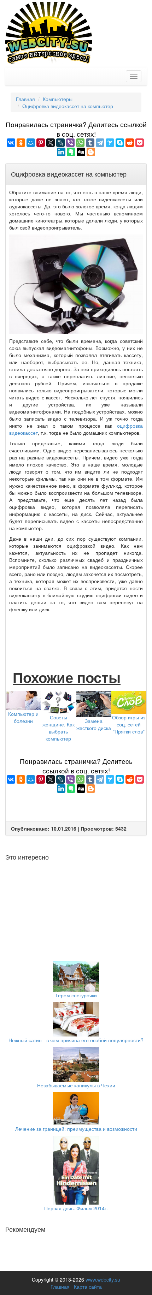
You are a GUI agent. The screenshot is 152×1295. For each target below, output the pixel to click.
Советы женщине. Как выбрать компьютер (58, 728)
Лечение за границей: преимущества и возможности (76, 1128)
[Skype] (120, 142)
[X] (50, 142)
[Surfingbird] (110, 142)
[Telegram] (100, 142)
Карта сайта (88, 1286)
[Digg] (81, 152)
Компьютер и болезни (23, 717)
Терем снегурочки (76, 995)
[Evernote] (71, 152)
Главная (60, 1286)
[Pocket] (139, 142)
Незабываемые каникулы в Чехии (76, 1085)
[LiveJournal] (60, 142)
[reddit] (129, 142)
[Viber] (70, 142)
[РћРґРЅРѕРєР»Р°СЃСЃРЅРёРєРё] (21, 142)
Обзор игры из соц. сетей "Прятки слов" (128, 724)
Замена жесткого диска (93, 724)
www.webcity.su (103, 1279)
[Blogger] (91, 152)
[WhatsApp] (80, 142)
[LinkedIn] (61, 152)
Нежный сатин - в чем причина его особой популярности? (76, 1040)
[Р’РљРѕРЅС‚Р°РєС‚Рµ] (11, 142)
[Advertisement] (76, 634)
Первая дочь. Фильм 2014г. (76, 1208)
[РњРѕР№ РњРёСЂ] (31, 142)
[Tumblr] (90, 142)
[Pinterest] (40, 142)
